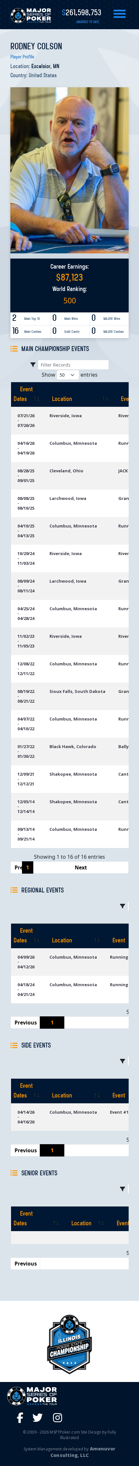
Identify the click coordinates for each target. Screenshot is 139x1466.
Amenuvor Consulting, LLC (82, 1452)
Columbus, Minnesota (73, 443)
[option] (69, 1345)
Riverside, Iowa (65, 415)
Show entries (70, 374)
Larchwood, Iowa (67, 498)
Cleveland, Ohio (66, 471)
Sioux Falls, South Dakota (77, 691)
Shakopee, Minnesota (73, 774)
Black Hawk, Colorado (72, 746)
